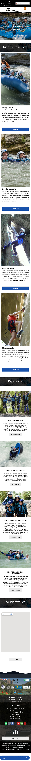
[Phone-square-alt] (9, 723)
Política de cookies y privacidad (16, 749)
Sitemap (27, 749)
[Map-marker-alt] (25, 723)
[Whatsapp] (6, 723)
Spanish (19, 3)
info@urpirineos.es (15, 718)
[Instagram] (15, 723)
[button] (25, 8)
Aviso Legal (4, 749)
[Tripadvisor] (21, 723)
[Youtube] (18, 723)
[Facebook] (12, 723)
